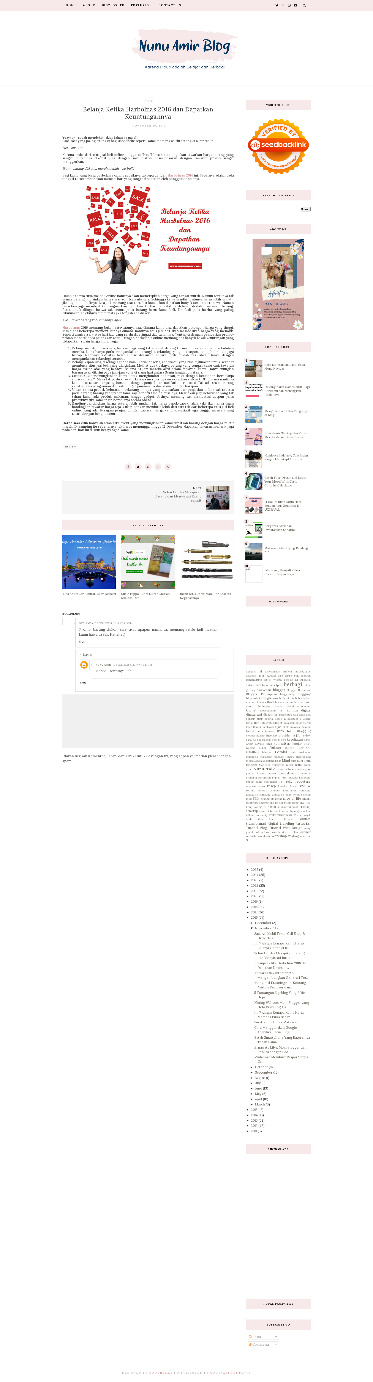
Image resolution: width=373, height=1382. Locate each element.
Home (71, 5)
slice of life (292, 798)
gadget (277, 723)
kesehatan (295, 739)
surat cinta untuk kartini (274, 811)
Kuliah (263, 747)
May (258, 1094)
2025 (255, 870)
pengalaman (287, 773)
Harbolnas (71, 327)
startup (305, 807)
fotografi (266, 722)
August (260, 1078)
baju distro (285, 675)
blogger (279, 690)
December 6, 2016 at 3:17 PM (132, 664)
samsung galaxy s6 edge (275, 794)
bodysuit (284, 698)
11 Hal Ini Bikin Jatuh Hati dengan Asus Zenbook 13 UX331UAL (282, 505)
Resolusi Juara (287, 786)
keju (283, 739)
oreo (280, 769)
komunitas (282, 743)
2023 (255, 880)
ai (260, 671)
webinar (305, 832)
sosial (272, 807)
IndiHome (253, 731)
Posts (256, 1337)
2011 (254, 1131)
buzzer (298, 702)
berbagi (293, 684)
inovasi (250, 735)
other (289, 769)
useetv (276, 832)
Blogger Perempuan (261, 694)
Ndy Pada (86, 623)
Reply (82, 642)
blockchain (264, 690)
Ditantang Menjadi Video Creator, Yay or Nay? (282, 572)
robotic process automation (277, 790)
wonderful (264, 836)
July (258, 1083)
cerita (249, 706)
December (263, 923)
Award (271, 675)
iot (293, 735)
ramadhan (270, 781)
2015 (254, 1110)
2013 (255, 1120)
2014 (255, 1115)
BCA (258, 685)
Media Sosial (262, 760)
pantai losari (255, 773)
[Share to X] (138, 466)
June (259, 1088)
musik (289, 764)
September (264, 1072)
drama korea (273, 718)
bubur (298, 698)
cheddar (278, 706)
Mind (286, 760)
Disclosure (113, 5)
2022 (255, 885)
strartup (252, 811)
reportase (303, 781)
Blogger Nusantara (298, 690)
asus (261, 675)
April (259, 1099)
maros (290, 756)
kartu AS (251, 739)
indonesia (268, 731)
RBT (281, 781)
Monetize (264, 764)
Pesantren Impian (269, 777)
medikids (275, 760)
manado (279, 756)
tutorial (303, 823)
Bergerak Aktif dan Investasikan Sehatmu (280, 528)
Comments (260, 1344)
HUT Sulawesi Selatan (297, 727)
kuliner (275, 748)
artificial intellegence (297, 671)
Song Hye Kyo (301, 802)
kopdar (297, 744)
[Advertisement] (278, 1223)
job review (303, 735)
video (285, 832)
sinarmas (276, 798)
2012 (254, 1126)
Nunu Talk (264, 768)
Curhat (251, 710)
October (262, 1067)
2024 (255, 875)
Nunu (298, 765)
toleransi (287, 819)
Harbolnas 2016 (180, 175)
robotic (250, 790)
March (260, 1104)
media (250, 760)
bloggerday (287, 694)
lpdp (293, 752)
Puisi (284, 777)
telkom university (256, 815)
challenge (263, 706)
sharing (265, 798)
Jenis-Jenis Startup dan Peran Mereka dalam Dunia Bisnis (285, 435)
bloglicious (270, 698)
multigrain (278, 764)
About (89, 5)
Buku (270, 702)
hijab (278, 727)
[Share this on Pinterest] (148, 466)
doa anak (299, 714)
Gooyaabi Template (230, 1372)
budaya (261, 702)
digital (306, 710)
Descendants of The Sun (279, 710)
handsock (268, 727)
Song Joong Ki (256, 806)
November (263, 928)
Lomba (281, 751)
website (251, 836)
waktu (294, 832)
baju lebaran (302, 675)
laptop (289, 748)
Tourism (304, 819)
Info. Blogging (299, 731)
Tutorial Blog (256, 828)
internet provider (278, 735)
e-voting (305, 718)
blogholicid (254, 698)
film (256, 723)
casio (307, 702)
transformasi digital (262, 823)
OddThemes (161, 1372)
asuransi (251, 675)
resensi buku (255, 786)
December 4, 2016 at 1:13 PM (113, 623)
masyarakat (303, 756)
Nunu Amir (103, 664)
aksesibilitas (272, 671)
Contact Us (169, 5)
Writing (293, 836)
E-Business (291, 718)
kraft (307, 744)
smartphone (266, 802)
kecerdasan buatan (268, 739)
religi (289, 781)
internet (260, 735)
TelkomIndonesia (280, 815)
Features (140, 5)
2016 (255, 917)
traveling (287, 823)
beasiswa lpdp (272, 685)
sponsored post (288, 806)
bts (292, 698)
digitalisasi (254, 714)
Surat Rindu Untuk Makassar (276, 1022)
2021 (254, 891)
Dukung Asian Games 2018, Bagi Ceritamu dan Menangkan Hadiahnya (287, 391)
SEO (256, 798)
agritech (251, 671)
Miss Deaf (297, 760)
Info (280, 731)
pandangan (303, 769)
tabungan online (300, 811)
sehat (296, 794)
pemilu (272, 773)
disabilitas (270, 714)
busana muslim (284, 702)
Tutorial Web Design (286, 828)
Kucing (250, 747)
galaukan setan (292, 722)
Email (249, 722)
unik (257, 832)
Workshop (279, 836)
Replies (87, 655)
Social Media (283, 802)
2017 (254, 912)
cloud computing (299, 706)
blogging (304, 694)
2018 (254, 907)
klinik (269, 743)
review (147, 101)
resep (271, 786)
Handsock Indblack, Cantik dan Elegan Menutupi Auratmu (286, 457)
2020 (255, 896)
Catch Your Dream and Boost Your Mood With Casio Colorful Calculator (285, 481)
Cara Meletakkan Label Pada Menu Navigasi (284, 367)
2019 (255, 901)
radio (259, 781)
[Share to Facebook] (128, 466)
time (261, 819)
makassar (266, 756)
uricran (265, 832)
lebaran (267, 752)
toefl (272, 819)
